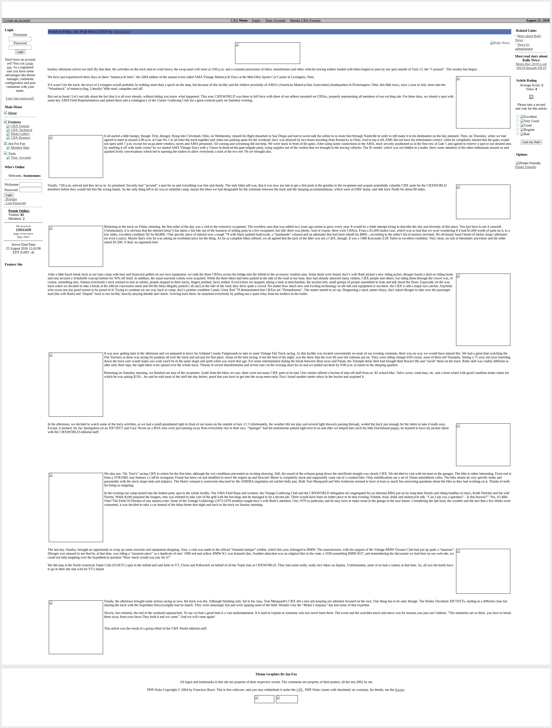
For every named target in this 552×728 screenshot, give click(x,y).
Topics (256, 20)
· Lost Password (15, 203)
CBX (234, 20)
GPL (299, 690)
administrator (122, 31)
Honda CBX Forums (305, 20)
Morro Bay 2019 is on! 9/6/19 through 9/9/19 (531, 66)
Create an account (16, 20)
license (399, 690)
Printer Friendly (525, 167)
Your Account (275, 20)
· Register (10, 199)
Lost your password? (20, 98)
